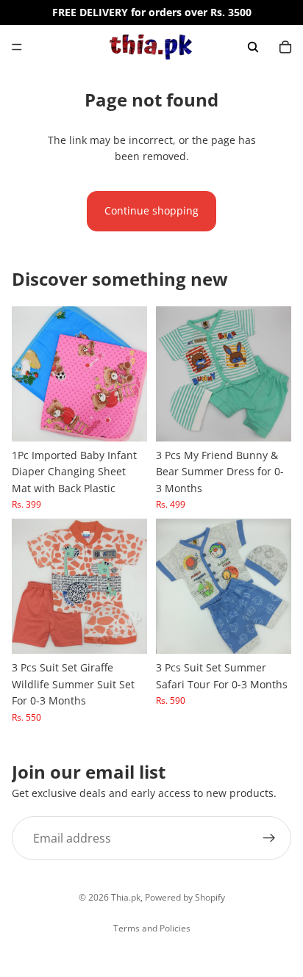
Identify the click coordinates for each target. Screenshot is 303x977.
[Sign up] (269, 838)
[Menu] (17, 47)
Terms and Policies (151, 928)
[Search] (253, 47)
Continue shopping (151, 210)
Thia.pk (125, 897)
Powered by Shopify (185, 897)
